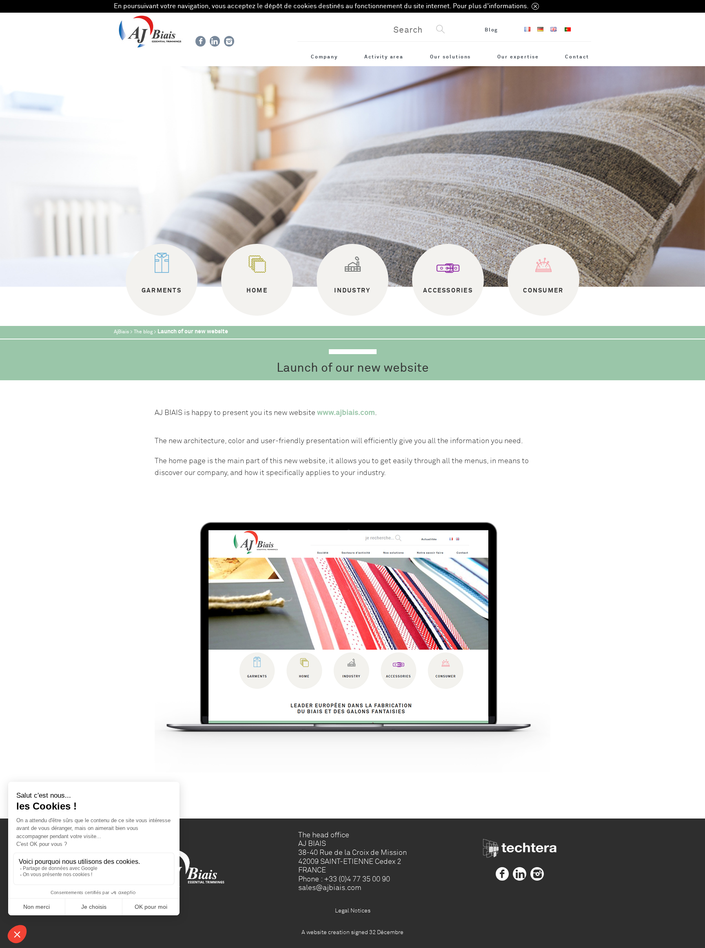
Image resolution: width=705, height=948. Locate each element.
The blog (143, 332)
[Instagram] (229, 41)
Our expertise (518, 57)
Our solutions (450, 57)
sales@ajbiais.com (329, 887)
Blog (492, 30)
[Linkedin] (215, 41)
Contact (577, 57)
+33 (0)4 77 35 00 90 (357, 878)
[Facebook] (200, 41)
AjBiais (121, 332)
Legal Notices (352, 910)
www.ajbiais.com (346, 412)
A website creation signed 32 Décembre (352, 932)
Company (324, 57)
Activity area (383, 57)
